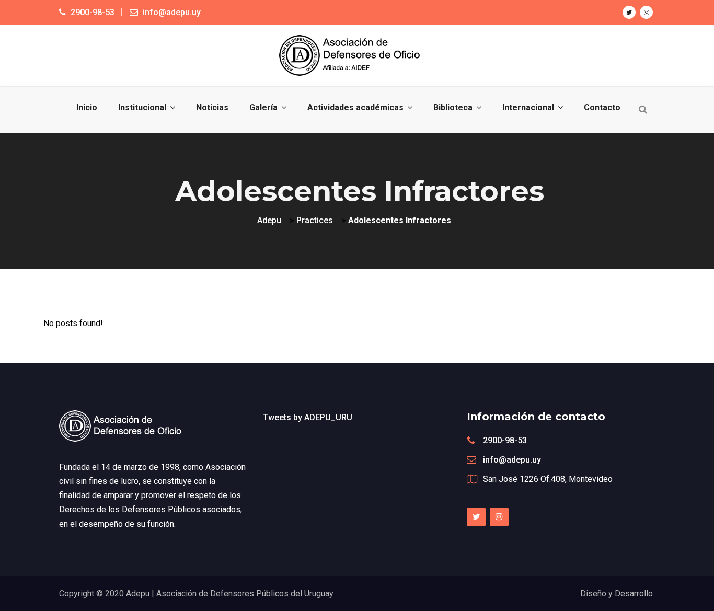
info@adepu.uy (512, 460)
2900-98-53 (505, 440)
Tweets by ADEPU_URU (307, 417)
